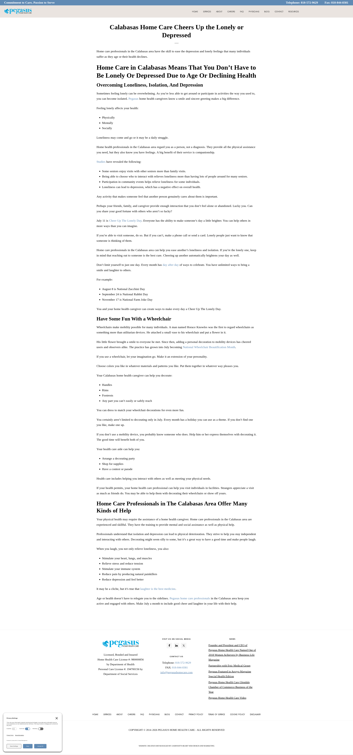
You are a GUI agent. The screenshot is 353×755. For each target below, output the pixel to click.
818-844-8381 (339, 2)
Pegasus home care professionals (190, 598)
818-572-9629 (309, 2)
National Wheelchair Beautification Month (209, 347)
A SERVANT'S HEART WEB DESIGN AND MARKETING (193, 746)
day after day (171, 264)
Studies (101, 161)
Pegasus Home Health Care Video (227, 697)
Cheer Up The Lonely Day (125, 220)
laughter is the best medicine (157, 589)
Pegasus (133, 98)
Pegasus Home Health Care (18, 11)
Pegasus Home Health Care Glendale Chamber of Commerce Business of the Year (230, 687)
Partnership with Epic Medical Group (229, 665)
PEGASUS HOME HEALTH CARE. (176, 730)
